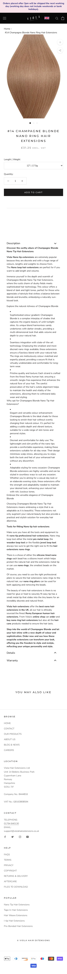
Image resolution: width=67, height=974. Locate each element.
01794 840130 (11, 823)
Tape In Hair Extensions (16, 910)
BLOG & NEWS (12, 744)
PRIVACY (8, 865)
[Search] (56, 18)
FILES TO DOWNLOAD (16, 886)
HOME (7, 723)
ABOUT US (9, 739)
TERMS (7, 859)
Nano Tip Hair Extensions (17, 904)
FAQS (7, 854)
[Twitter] (12, 836)
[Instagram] (20, 836)
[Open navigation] (4, 18)
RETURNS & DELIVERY (16, 876)
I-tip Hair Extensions (14, 920)
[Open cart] (62, 18)
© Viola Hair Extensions (33, 940)
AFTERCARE (10, 881)
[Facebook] (5, 836)
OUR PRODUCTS (13, 734)
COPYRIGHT (10, 870)
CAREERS (9, 750)
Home (7, 28)
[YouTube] (27, 836)
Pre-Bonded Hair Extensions (18, 926)
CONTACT (9, 728)
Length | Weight (12, 159)
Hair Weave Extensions (15, 915)
